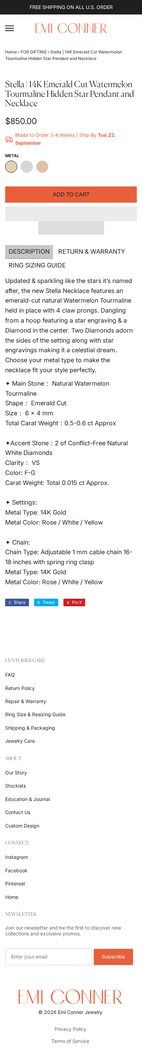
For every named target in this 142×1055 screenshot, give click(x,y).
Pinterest (15, 883)
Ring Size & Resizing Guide (35, 714)
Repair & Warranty (25, 701)
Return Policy (20, 688)
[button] (71, 213)
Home (11, 51)
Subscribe (113, 957)
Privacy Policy (70, 1029)
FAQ (10, 675)
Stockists (15, 786)
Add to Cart (71, 194)
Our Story (16, 772)
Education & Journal (27, 799)
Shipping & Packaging (30, 728)
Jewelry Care (20, 741)
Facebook (16, 870)
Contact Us (17, 812)
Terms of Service (70, 1041)
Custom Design (22, 826)
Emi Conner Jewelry (80, 1012)
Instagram (16, 857)
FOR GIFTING (34, 51)
